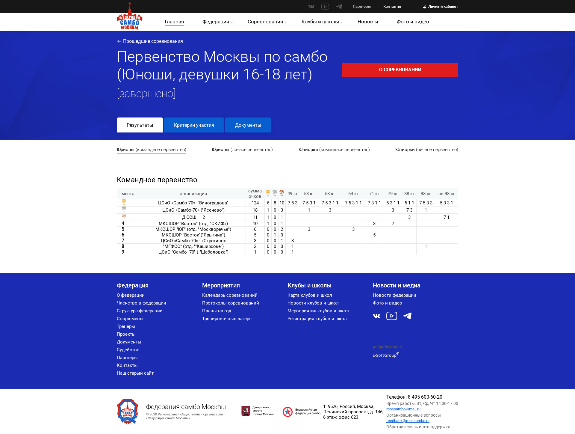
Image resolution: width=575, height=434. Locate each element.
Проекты (126, 334)
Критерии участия (194, 125)
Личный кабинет (443, 6)
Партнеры (362, 6)
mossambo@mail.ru (403, 409)
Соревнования (265, 22)
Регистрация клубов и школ (317, 318)
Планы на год (216, 311)
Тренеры (126, 326)
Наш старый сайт (135, 373)
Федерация (215, 22)
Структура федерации (140, 311)
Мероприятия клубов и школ (318, 311)
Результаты (140, 125)
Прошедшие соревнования (153, 41)
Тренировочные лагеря (227, 318)
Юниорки (334, 149)
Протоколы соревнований (230, 303)
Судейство (128, 349)
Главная (174, 22)
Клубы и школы (320, 22)
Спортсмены (130, 318)
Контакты (392, 6)
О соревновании (400, 70)
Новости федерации (394, 295)
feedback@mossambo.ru (407, 420)
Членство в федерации (141, 303)
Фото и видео (413, 22)
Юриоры (151, 149)
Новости (368, 22)
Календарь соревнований (230, 295)
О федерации (131, 295)
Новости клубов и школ (313, 303)
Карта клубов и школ (310, 295)
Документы (248, 125)
